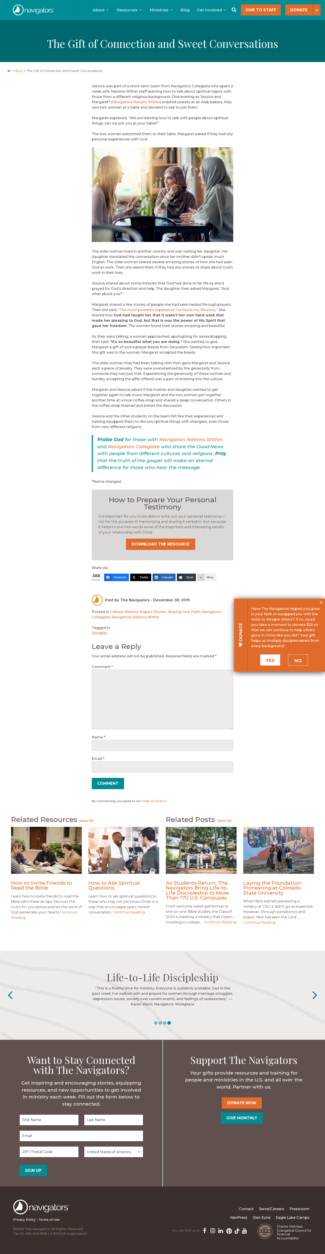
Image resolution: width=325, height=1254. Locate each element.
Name (98, 737)
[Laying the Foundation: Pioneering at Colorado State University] (278, 850)
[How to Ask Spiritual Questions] (123, 850)
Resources (127, 10)
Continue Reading (129, 912)
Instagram (212, 1230)
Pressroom (299, 1209)
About (99, 10)
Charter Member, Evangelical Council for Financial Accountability (294, 1232)
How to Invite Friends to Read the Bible (41, 885)
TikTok (236, 1230)
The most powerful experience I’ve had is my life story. (168, 310)
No (298, 660)
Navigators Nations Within (136, 102)
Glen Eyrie (261, 1217)
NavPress (238, 1217)
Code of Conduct (153, 801)
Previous (10, 995)
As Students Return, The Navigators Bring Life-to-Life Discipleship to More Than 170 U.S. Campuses (197, 890)
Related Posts (190, 819)
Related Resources (44, 819)
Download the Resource (161, 544)
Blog (185, 10)
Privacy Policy (24, 1220)
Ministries (159, 10)
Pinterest (228, 1230)
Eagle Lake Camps (293, 1217)
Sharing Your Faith (184, 612)
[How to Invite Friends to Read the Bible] (46, 850)
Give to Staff (260, 10)
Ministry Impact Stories (145, 612)
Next (314, 995)
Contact (246, 1209)
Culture (116, 612)
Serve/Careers (271, 1209)
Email (98, 759)
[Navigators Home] (42, 1211)
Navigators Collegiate (134, 446)
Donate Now (241, 1102)
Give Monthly (241, 1118)
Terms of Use (49, 1220)
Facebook (204, 1230)
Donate (299, 10)
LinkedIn (220, 1230)
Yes (270, 660)
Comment (102, 667)
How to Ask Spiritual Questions (114, 885)
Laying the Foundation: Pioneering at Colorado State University (272, 888)
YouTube (244, 1230)
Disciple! (99, 633)
